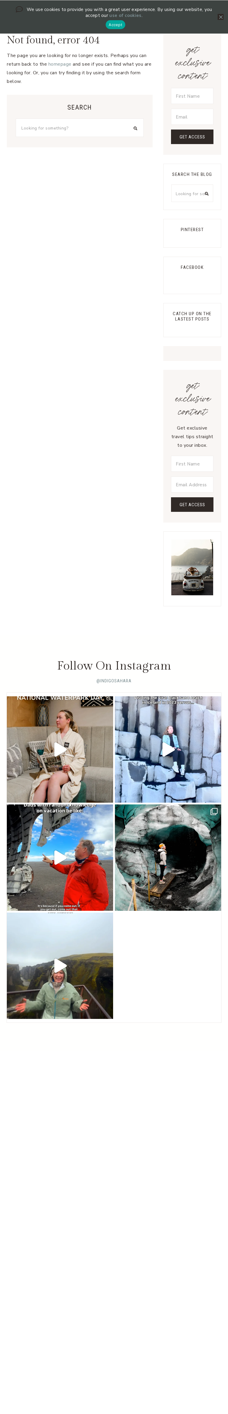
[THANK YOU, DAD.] (60, 857)
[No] (221, 17)
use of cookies (125, 15)
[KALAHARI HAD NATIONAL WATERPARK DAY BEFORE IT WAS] (60, 749)
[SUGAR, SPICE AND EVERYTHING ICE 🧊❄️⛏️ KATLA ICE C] (168, 857)
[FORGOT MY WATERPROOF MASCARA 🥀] (60, 966)
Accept (115, 24)
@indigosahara (114, 681)
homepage (60, 64)
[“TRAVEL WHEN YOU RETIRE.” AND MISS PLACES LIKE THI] (168, 749)
